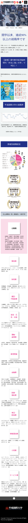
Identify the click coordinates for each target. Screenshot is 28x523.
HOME (7, 27)
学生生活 (12, 27)
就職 (16, 27)
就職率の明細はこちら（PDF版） (14, 131)
